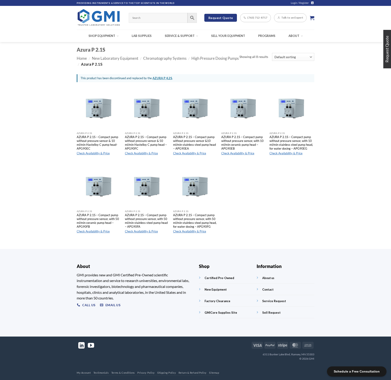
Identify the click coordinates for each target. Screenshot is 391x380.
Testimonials (101, 372)
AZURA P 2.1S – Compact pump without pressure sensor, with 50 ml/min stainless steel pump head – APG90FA (146, 220)
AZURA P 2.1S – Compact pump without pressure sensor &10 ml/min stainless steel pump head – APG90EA (194, 142)
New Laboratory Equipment (115, 58)
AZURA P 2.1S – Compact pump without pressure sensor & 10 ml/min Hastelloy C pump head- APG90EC (97, 142)
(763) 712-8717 (257, 17)
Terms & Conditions (123, 372)
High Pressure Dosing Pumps (215, 58)
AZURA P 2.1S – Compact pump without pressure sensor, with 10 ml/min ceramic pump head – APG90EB (242, 142)
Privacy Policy (146, 372)
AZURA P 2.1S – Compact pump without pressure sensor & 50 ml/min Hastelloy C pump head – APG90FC (146, 142)
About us (268, 278)
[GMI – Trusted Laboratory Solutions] (99, 18)
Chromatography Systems (164, 58)
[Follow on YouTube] (91, 345)
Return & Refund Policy (193, 372)
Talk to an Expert (292, 17)
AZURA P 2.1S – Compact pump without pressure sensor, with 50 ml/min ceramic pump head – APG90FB (98, 220)
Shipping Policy (166, 372)
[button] (300, 3)
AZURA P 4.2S (162, 78)
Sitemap (214, 372)
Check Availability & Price (93, 153)
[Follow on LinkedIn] (312, 3)
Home (82, 58)
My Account (84, 372)
